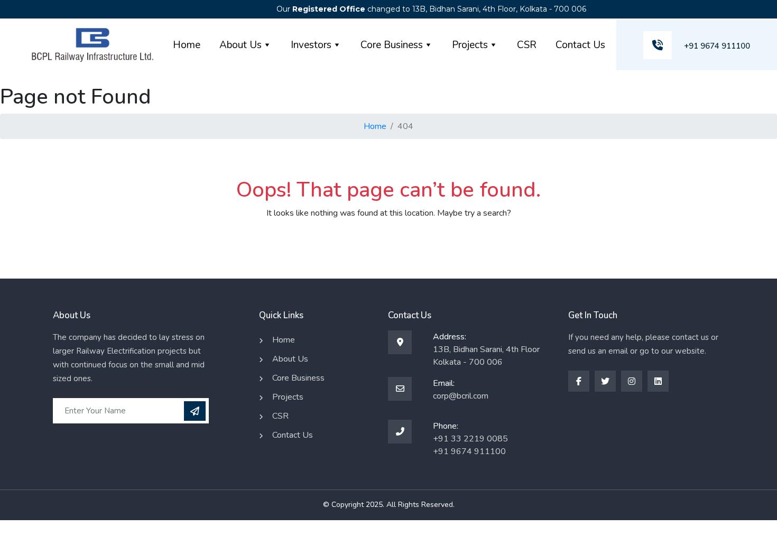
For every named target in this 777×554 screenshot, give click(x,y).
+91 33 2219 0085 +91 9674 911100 (470, 445)
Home (186, 45)
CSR (526, 45)
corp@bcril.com (460, 396)
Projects (470, 45)
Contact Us (580, 45)
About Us (240, 45)
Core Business (391, 45)
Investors (311, 45)
